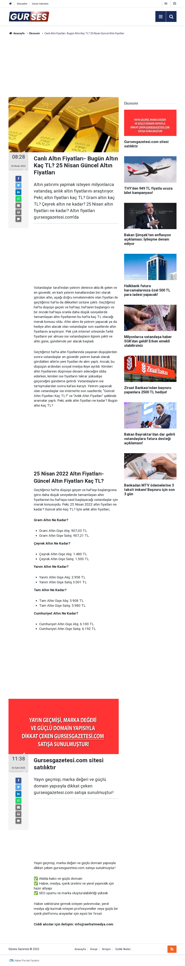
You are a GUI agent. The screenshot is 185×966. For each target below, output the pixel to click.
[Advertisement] (92, 66)
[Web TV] (166, 3)
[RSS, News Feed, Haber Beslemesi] (172, 949)
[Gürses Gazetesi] (29, 16)
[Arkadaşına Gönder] (18, 205)
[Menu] (160, 16)
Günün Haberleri (40, 3)
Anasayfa (80, 949)
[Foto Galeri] (175, 3)
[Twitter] (18, 185)
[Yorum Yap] (18, 219)
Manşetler (22, 3)
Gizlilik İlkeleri (123, 949)
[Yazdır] (18, 212)
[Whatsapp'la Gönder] (18, 199)
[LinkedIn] (18, 192)
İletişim (106, 949)
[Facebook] (18, 179)
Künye (94, 949)
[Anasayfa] (10, 3)
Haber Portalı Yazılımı (27, 960)
